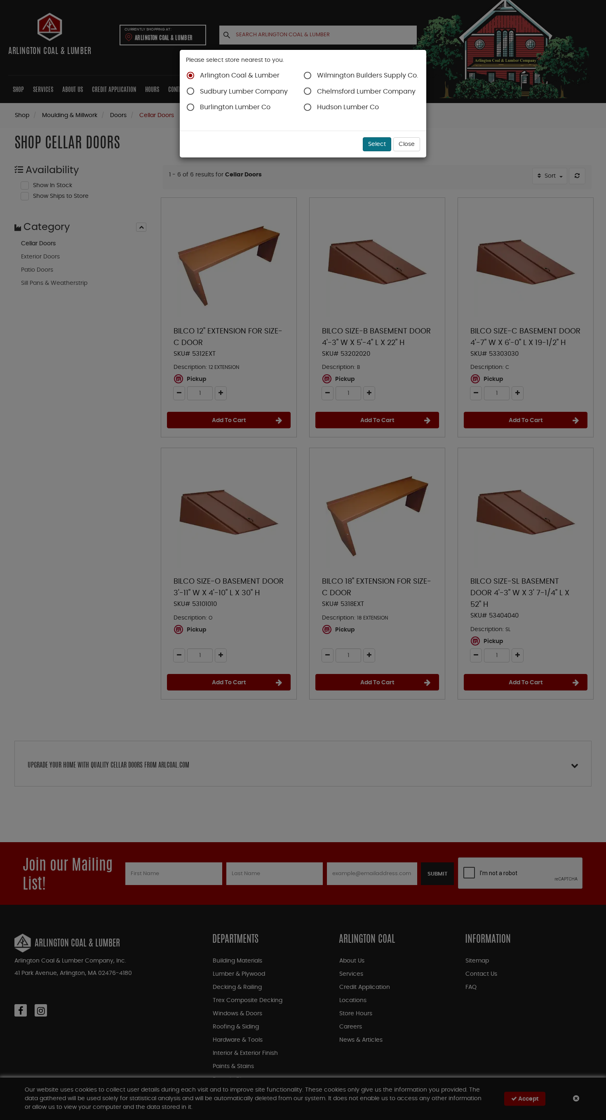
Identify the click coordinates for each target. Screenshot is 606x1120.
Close (407, 144)
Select (377, 144)
